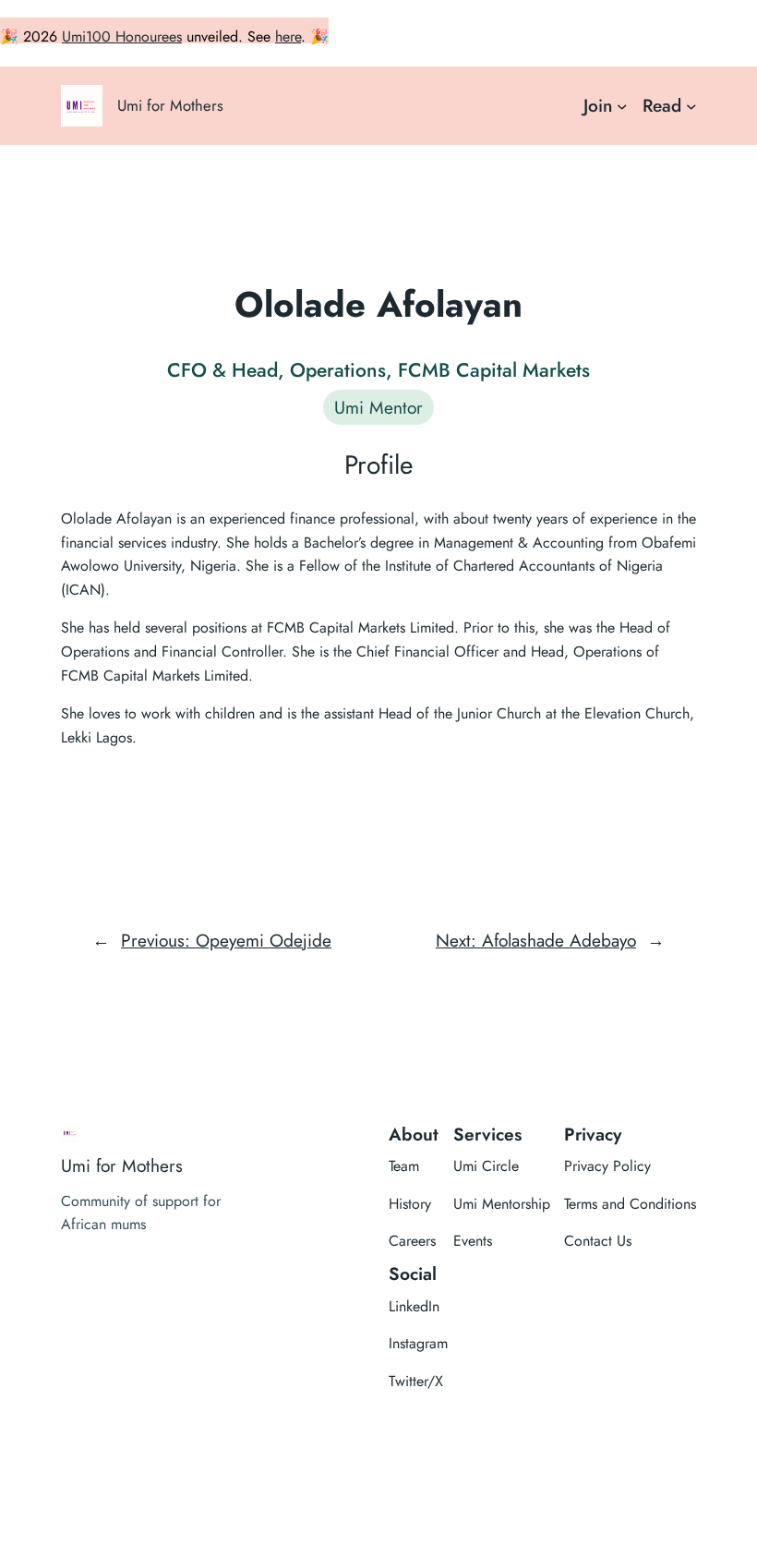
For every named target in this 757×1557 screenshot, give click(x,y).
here (288, 36)
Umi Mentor (378, 407)
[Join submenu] (622, 106)
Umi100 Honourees (122, 36)
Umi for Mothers (170, 105)
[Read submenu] (691, 106)
